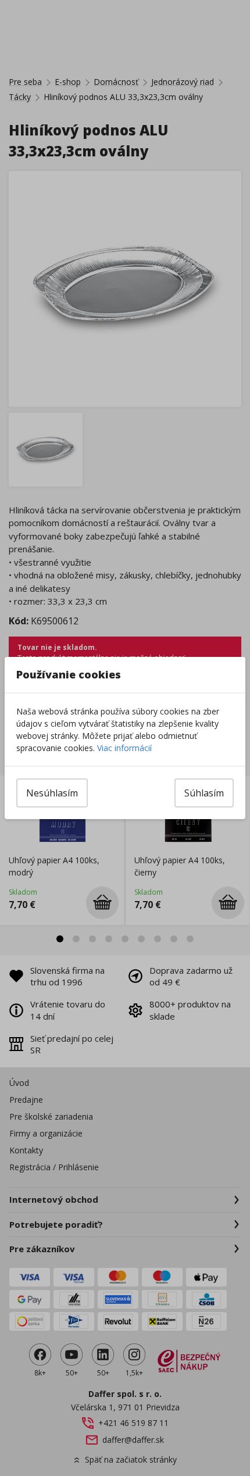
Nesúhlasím (52, 793)
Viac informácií (124, 747)
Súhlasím (204, 793)
